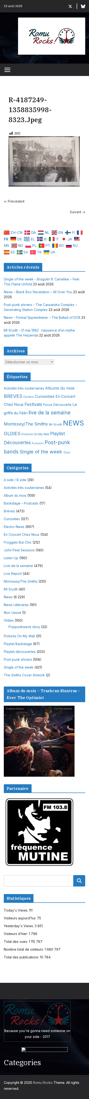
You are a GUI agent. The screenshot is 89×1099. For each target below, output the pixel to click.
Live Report (13, 574)
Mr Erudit (55, 424)
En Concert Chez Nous (21, 534)
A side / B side (15, 480)
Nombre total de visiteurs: (24, 949)
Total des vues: (16, 941)
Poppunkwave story (24, 627)
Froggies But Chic (18, 542)
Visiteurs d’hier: (16, 934)
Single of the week (40, 452)
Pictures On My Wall (35, 434)
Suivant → (77, 212)
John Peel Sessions (19, 550)
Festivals (33, 404)
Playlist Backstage (18, 644)
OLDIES (12, 433)
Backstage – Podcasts (21, 503)
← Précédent (14, 201)
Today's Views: (16, 910)
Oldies (9, 620)
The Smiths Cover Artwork (24, 675)
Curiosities (45, 396)
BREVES (13, 396)
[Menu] (7, 69)
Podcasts (38, 443)
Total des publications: (22, 957)
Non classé (12, 613)
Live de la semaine (18, 566)
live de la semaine (49, 413)
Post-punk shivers (18, 659)
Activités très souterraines (24, 388)
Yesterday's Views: (19, 926)
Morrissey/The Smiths (26, 423)
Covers (28, 397)
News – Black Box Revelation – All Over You (38, 292)
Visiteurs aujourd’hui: (20, 918)
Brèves (9, 511)
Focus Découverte (57, 405)
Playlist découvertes (20, 652)
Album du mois (15, 495)
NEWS (73, 423)
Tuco (66, 452)
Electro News (14, 527)
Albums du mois (60, 388)
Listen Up (11, 558)
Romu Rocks (42, 1083)
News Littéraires (16, 605)
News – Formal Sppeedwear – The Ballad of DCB (42, 317)
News (8, 597)
